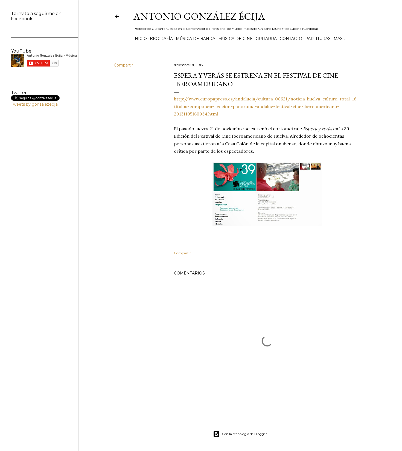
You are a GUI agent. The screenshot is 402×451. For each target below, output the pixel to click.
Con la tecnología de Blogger (244, 434)
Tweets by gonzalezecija (34, 104)
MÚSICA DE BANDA (195, 38)
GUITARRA (266, 38)
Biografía (161, 38)
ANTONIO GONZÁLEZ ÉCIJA (199, 16)
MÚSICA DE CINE (235, 38)
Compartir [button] (123, 65)
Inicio (140, 38)
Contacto (291, 38)
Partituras (318, 38)
